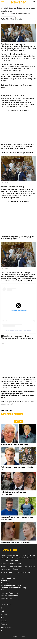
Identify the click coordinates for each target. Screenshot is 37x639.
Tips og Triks (6, 627)
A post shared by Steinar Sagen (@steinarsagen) (18, 330)
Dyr (2, 608)
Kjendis (4, 614)
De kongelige (6, 605)
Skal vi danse (21, 98)
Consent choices (18, 636)
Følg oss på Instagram (9, 596)
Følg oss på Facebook (9, 593)
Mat (2, 618)
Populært (4, 624)
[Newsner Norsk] (18, 2)
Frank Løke (5, 44)
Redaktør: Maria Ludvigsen (8, 16)
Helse (3, 611)
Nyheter (4, 621)
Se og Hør (6, 336)
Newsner (3, 13)
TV (7, 13)
